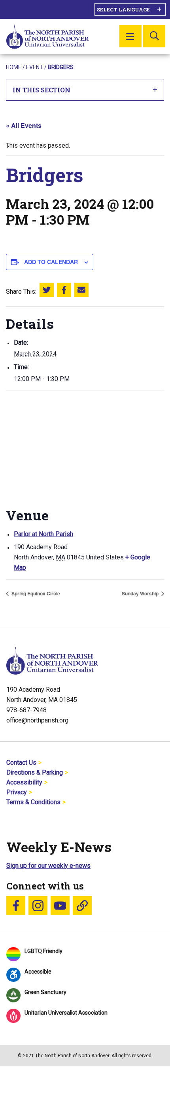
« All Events (24, 125)
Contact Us (21, 762)
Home (13, 67)
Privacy (16, 792)
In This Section (41, 90)
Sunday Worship (141, 593)
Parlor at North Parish (43, 534)
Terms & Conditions (33, 802)
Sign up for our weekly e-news (48, 865)
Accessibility (24, 782)
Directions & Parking (34, 772)
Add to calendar (51, 262)
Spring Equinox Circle (35, 593)
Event (34, 67)
